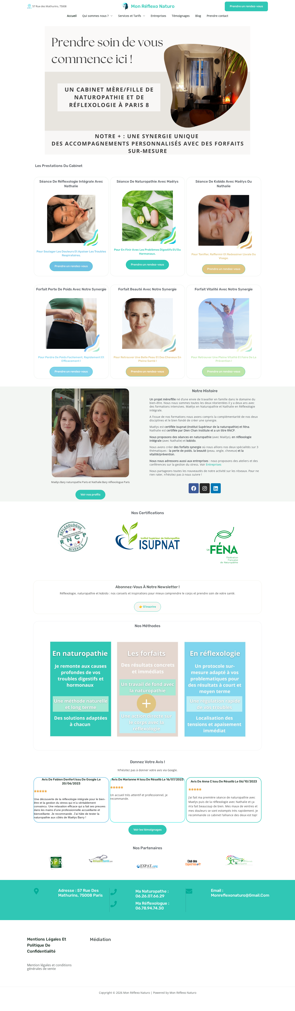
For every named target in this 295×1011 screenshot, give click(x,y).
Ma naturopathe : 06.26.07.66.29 (152, 893)
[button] (246, 6)
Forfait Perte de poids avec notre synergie (71, 289)
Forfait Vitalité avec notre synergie (224, 289)
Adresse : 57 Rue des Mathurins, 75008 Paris (80, 893)
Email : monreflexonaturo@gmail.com (240, 893)
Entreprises (158, 16)
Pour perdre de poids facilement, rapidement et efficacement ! (71, 359)
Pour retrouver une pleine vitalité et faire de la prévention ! (223, 359)
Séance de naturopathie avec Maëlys (147, 181)
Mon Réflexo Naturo (153, 6)
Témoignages (181, 16)
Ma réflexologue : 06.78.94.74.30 (152, 905)
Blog (198, 16)
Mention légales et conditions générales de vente (49, 967)
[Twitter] (223, 941)
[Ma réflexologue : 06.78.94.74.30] (113, 904)
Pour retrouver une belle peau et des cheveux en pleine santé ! (147, 359)
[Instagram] (229, 941)
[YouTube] (234, 941)
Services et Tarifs (129, 16)
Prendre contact (217, 16)
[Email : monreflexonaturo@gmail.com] (189, 891)
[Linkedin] (239, 941)
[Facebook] (218, 941)
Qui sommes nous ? (95, 16)
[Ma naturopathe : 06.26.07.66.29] (113, 892)
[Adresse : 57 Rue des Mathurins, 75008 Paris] (36, 891)
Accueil (72, 16)
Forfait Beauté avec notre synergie (147, 289)
